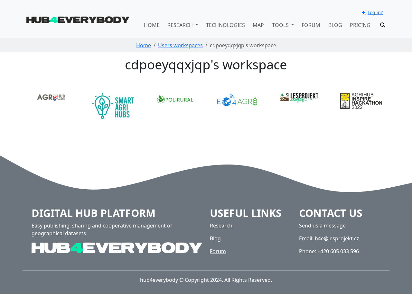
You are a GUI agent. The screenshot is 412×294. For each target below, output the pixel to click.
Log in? (375, 12)
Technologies (225, 25)
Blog (335, 25)
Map (258, 25)
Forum (311, 25)
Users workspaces (180, 45)
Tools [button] (281, 25)
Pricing (360, 25)
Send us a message (322, 225)
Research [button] (180, 25)
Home (152, 25)
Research (221, 225)
